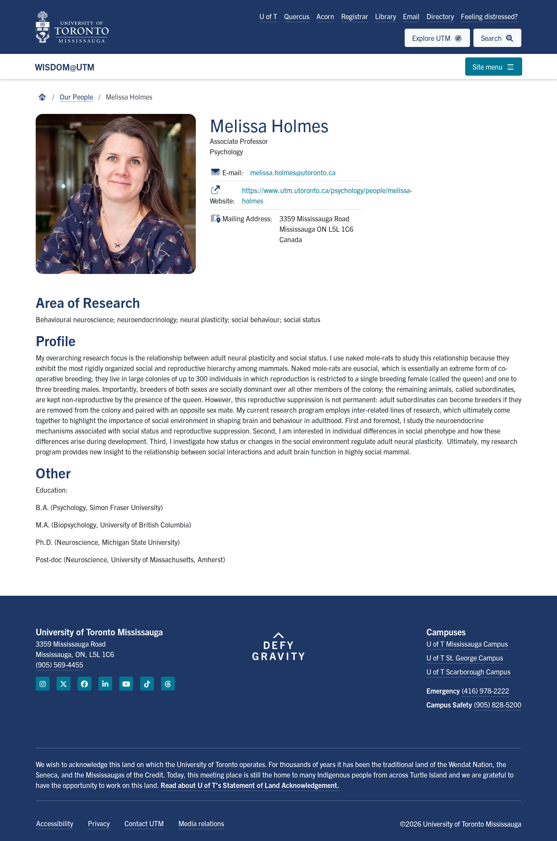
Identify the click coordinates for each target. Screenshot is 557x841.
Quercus (296, 16)
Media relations (201, 823)
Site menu (488, 66)
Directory (440, 16)
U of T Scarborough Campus (468, 671)
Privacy (99, 823)
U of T (268, 16)
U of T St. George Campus (464, 657)
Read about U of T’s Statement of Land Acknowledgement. (250, 785)
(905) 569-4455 (59, 664)
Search (492, 37)
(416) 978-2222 (485, 690)
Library (385, 16)
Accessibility (54, 823)
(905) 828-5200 (497, 704)
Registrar (354, 16)
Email (411, 16)
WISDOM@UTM (64, 66)
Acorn (325, 16)
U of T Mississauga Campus (467, 643)
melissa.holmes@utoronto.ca (293, 172)
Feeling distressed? (489, 16)
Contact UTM (144, 823)
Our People (76, 96)
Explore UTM (432, 37)
